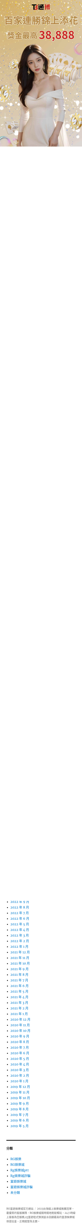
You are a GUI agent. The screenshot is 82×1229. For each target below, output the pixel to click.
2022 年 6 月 (19, 918)
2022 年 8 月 (19, 907)
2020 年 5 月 (19, 1059)
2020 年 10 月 (20, 1031)
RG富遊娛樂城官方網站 (19, 1208)
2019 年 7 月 (19, 1115)
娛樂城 (71, 1217)
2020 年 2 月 (19, 1075)
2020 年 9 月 (19, 1036)
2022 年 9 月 (19, 902)
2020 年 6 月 (19, 1053)
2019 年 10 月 (20, 1098)
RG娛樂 (15, 1159)
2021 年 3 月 (19, 1003)
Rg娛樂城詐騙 (20, 1176)
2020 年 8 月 (19, 1042)
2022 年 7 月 (19, 913)
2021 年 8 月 (19, 975)
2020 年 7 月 (19, 1047)
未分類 (15, 1193)
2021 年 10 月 (20, 963)
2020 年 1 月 (19, 1081)
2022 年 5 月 (19, 924)
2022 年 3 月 (19, 935)
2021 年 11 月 (19, 958)
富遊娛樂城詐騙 (21, 1187)
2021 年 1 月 (19, 1014)
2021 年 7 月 (19, 980)
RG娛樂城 (17, 1165)
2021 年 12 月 (20, 952)
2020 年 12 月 (20, 1019)
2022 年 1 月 (19, 947)
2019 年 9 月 (19, 1103)
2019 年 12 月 (20, 1087)
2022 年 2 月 (19, 941)
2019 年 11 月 (19, 1092)
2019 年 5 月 (19, 1126)
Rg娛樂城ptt (19, 1170)
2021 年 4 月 (19, 997)
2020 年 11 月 (20, 1025)
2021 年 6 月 (19, 986)
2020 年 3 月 (19, 1070)
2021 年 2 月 (19, 1008)
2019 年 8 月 (19, 1109)
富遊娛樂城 (18, 1181)
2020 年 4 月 (19, 1064)
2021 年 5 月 (19, 991)
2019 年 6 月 (19, 1120)
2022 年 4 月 (19, 930)
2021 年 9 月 (19, 969)
